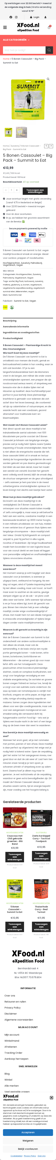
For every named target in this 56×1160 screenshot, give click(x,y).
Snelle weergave (14, 827)
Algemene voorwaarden (18, 1019)
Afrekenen (10, 1047)
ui (21, 284)
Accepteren (28, 1132)
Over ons (42, 1156)
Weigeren (28, 1140)
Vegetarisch (9, 265)
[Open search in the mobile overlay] (28, 50)
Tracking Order (13, 1053)
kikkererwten (21, 291)
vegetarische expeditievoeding (18, 288)
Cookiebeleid (16, 1156)
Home (6, 58)
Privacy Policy (30, 1156)
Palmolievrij (36, 263)
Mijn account (11, 1034)
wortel (12, 281)
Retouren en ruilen (15, 1001)
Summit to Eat (15, 295)
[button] (51, 1097)
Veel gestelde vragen (17, 1092)
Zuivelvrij (15, 146)
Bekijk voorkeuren (28, 1149)
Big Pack (19, 281)
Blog (7, 1073)
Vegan (19, 265)
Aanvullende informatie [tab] (16, 326)
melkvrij (6, 284)
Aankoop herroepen (16, 1059)
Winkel (8, 1079)
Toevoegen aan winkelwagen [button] (14, 857)
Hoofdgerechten (11, 263)
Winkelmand (11, 1041)
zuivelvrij (39, 281)
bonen (26, 284)
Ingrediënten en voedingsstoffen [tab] (21, 332)
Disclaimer (10, 1013)
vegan (31, 291)
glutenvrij (15, 284)
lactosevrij (29, 281)
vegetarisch (36, 284)
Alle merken (11, 1085)
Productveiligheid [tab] (13, 338)
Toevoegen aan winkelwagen (35, 191)
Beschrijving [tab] (9, 320)
